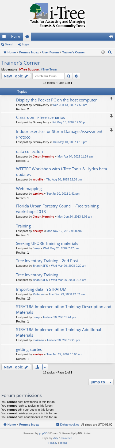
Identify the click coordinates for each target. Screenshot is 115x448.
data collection (29, 151)
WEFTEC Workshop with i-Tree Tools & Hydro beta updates (61, 171)
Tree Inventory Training (37, 274)
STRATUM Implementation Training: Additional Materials (58, 332)
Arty (55, 438)
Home (15, 36)
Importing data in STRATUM (41, 289)
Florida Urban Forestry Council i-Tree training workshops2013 (57, 208)
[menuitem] (110, 52)
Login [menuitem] (112, 38)
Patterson (39, 294)
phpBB (43, 433)
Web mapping (29, 188)
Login (25, 44)
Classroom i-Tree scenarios (40, 117)
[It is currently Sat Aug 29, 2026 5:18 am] (103, 52)
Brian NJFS (40, 265)
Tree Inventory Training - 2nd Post (47, 260)
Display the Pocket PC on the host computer (56, 100)
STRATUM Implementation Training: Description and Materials (63, 309)
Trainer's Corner (20, 62)
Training (23, 226)
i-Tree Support (29, 69)
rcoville (38, 179)
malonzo (38, 340)
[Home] (57, 16)
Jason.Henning (43, 156)
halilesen (67, 438)
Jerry (36, 248)
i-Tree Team (49, 69)
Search (9, 44)
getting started (29, 349)
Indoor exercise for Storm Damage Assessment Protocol (59, 134)
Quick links (5, 38)
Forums (28, 38)
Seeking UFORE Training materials (47, 243)
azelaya (38, 193)
